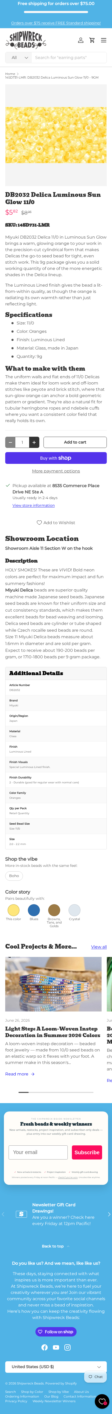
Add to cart (75, 442)
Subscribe (86, 1152)
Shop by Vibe (58, 1392)
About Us (81, 1392)
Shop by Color (32, 1392)
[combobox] (56, 57)
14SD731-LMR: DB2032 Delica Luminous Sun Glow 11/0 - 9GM (51, 77)
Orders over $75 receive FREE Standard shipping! (56, 23)
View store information (34, 505)
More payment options (56, 471)
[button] (92, 40)
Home (10, 73)
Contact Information (80, 1396)
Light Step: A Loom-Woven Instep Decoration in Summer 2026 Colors (52, 1032)
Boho (14, 875)
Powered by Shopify (61, 1383)
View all (99, 946)
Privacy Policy (16, 1401)
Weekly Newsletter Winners (54, 1401)
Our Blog (51, 1396)
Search (10, 1392)
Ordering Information (22, 1396)
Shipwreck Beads (30, 1383)
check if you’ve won (68, 1177)
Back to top (53, 1246)
